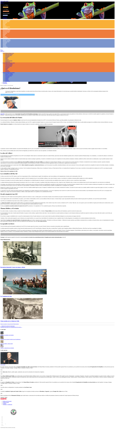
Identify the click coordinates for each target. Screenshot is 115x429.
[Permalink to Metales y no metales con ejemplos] (1, 333)
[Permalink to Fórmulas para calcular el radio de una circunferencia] (1, 338)
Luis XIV (2, 113)
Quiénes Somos (6, 402)
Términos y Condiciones (7, 404)
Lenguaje (4, 25)
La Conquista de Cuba (6, 296)
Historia (4, 23)
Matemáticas (5, 27)
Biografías (5, 17)
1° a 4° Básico (8, 53)
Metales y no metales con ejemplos (7, 335)
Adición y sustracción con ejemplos (7, 347)
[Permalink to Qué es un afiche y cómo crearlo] (1, 342)
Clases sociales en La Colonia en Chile (9, 321)
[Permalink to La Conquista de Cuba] (25, 294)
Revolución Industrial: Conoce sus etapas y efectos (12, 267)
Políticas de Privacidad (7, 401)
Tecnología (5, 22)
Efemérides (5, 18)
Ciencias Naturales (6, 26)
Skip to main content (4, 0)
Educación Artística (6, 20)
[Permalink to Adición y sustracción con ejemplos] (1, 346)
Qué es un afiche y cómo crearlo (6, 343)
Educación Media (9, 72)
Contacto (4, 403)
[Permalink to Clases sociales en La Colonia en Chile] (23, 318)
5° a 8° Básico (9, 62)
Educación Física (6, 21)
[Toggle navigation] (0, 49)
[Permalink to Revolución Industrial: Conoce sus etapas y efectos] (22, 264)
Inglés (4, 24)
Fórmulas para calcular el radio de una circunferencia (10, 339)
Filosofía (4, 43)
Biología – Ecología (6, 40)
